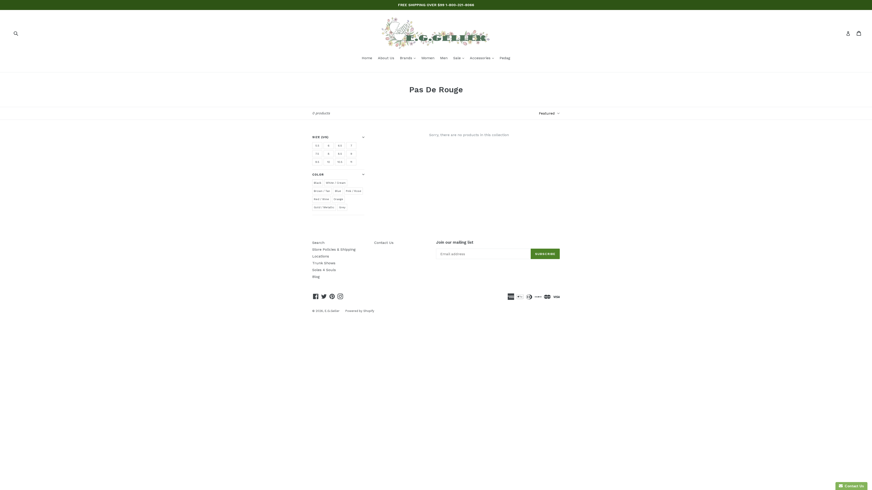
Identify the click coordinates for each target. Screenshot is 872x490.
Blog (316, 276)
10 (328, 162)
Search (318, 242)
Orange (338, 199)
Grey (342, 207)
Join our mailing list (454, 242)
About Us (386, 58)
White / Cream (336, 182)
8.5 (340, 153)
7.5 (317, 153)
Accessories (483, 58)
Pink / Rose (353, 191)
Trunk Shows (323, 263)
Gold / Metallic (324, 207)
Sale (459, 58)
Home (367, 58)
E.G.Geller (332, 311)
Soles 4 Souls (324, 270)
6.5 (340, 145)
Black (317, 182)
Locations (320, 256)
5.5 (317, 145)
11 (351, 162)
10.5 (339, 162)
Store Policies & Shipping (334, 249)
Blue (338, 191)
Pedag (505, 58)
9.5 (317, 162)
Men (444, 58)
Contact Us (384, 242)
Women (427, 58)
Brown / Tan (322, 191)
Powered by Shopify (359, 311)
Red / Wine (321, 199)
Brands (409, 58)
